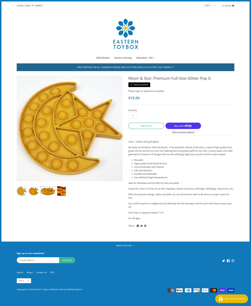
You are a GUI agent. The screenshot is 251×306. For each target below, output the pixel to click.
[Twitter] (223, 260)
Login (20, 5)
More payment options (183, 132)
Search (20, 272)
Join (27, 5)
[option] (22, 191)
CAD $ (207, 5)
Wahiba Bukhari (74, 289)
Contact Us (41, 272)
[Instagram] (233, 260)
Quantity (132, 110)
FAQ (52, 272)
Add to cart (146, 125)
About (30, 272)
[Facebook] (228, 260)
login (137, 91)
